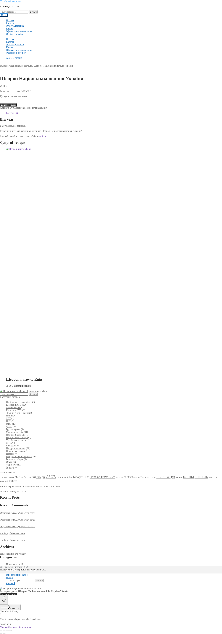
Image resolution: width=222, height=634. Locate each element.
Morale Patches (13, 407)
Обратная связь (8, 513)
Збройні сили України (17, 413)
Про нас (10, 20)
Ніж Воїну (119, 477)
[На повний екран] (4, 630)
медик (179, 477)
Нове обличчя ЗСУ (102, 477)
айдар (171, 477)
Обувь (9, 462)
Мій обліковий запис (16, 574)
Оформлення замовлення (19, 31)
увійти (42, 136)
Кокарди (10, 445)
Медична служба (14, 432)
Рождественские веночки (19, 456)
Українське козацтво (16, 440)
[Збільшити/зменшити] (1, 630)
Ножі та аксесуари (15, 451)
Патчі (9, 415)
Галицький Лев (64, 477)
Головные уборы (14, 459)
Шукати (33, 12)
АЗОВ (51, 477)
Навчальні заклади (15, 434)
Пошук (9, 577)
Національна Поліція (21, 65)
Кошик (9, 28)
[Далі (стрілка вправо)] (4, 633)
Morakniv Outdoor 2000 (25, 477)
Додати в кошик (8, 105)
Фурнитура (12, 464)
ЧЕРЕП (161, 477)
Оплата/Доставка (15, 26)
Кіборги (78, 476)
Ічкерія (40, 476)
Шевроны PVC (14, 410)
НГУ (8, 421)
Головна (4, 65)
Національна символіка (18, 402)
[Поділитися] (7, 630)
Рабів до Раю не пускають (144, 477)
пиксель (201, 476)
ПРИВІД (128, 477)
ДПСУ (9, 443)
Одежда (10, 467)
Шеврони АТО (13, 404)
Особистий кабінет (16, 34)
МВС (8, 424)
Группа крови (13, 429)
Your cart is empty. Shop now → (15, 627)
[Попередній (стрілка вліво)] (1, 633)
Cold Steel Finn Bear (7, 477)
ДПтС (9, 426)
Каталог (10, 23)
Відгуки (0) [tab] (12, 113)
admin (3, 533)
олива (188, 476)
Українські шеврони (10, 1)
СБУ (8, 418)
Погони (10, 453)
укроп (13, 481)
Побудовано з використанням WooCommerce (23, 569)
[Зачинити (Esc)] (10, 630)
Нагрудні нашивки (15, 448)
